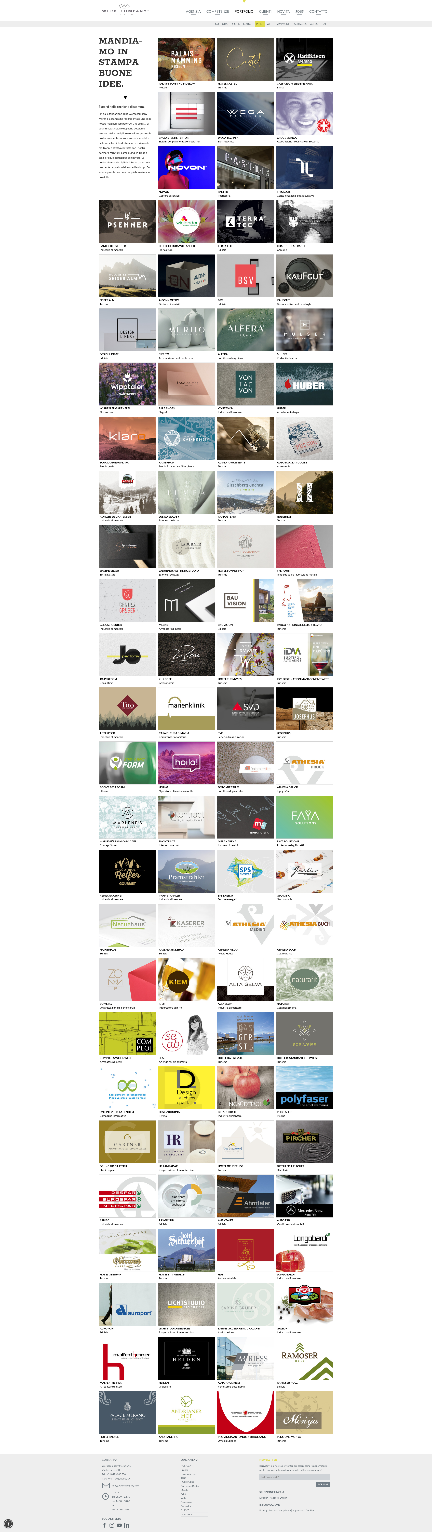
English (283, 1497)
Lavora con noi (188, 1473)
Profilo (184, 1469)
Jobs (299, 11)
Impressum (298, 1510)
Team (183, 1477)
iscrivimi (322, 1484)
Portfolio (244, 11)
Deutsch (263, 1497)
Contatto (318, 11)
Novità (283, 11)
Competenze (217, 11)
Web (183, 1498)
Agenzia (193, 11)
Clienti (265, 11)
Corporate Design (190, 1486)
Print (183, 1494)
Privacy (263, 1510)
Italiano (274, 1497)
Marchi (184, 1490)
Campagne (186, 1502)
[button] (8, 1524)
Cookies (310, 1510)
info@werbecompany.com (125, 1485)
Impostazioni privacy (280, 1510)
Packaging (186, 1506)
